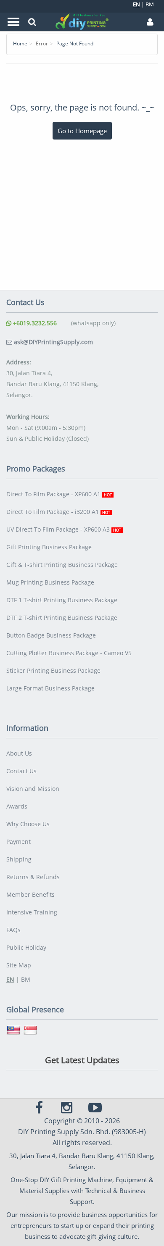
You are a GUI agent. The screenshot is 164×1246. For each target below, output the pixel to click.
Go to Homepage (82, 130)
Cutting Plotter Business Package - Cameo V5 (69, 653)
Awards (16, 806)
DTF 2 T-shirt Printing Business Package (61, 618)
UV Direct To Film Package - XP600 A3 (63, 529)
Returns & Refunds (33, 877)
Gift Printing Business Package (49, 547)
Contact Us (21, 771)
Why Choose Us (28, 824)
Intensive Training (31, 912)
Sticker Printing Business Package (53, 670)
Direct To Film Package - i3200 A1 (58, 512)
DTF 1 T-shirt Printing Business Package (61, 600)
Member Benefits (30, 894)
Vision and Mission (32, 789)
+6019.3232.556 (34, 323)
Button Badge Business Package (51, 635)
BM (149, 4)
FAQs (13, 930)
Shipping (19, 859)
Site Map (18, 965)
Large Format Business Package (50, 688)
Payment (18, 842)
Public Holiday (26, 947)
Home (20, 43)
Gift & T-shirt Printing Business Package (62, 565)
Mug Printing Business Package (50, 582)
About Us (19, 753)
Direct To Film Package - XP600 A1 (59, 494)
